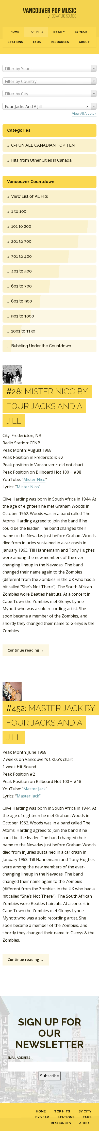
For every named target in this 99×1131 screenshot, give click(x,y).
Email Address (19, 1057)
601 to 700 (21, 286)
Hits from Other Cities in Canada (41, 160)
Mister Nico (34, 479)
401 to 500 (21, 271)
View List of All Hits (29, 196)
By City (59, 32)
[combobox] (49, 68)
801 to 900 (21, 301)
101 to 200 (21, 226)
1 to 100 (18, 211)
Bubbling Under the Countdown (41, 345)
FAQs (37, 42)
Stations (15, 42)
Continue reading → (26, 650)
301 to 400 (21, 256)
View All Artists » (84, 113)
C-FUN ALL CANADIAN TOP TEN (43, 145)
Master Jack (34, 789)
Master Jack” (29, 796)
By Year (81, 32)
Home (14, 32)
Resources (60, 42)
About (84, 42)
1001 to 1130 (23, 331)
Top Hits (36, 32)
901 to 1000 (22, 316)
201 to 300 (21, 241)
